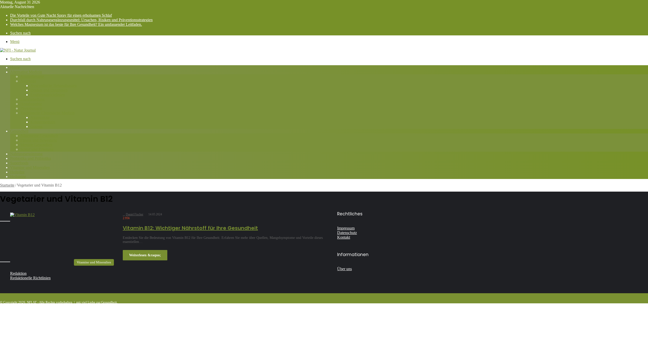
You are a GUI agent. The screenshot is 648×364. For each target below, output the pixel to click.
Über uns (344, 269)
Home (15, 67)
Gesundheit (19, 131)
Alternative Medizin (26, 72)
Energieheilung (32, 99)
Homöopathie (31, 104)
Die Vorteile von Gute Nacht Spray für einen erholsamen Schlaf (61, 15)
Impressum (346, 228)
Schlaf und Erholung (36, 149)
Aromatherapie (32, 76)
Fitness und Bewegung (38, 140)
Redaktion (18, 273)
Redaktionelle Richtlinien (30, 278)
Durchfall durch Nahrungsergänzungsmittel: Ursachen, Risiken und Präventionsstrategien (81, 20)
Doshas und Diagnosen (49, 90)
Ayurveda (28, 81)
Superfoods (19, 163)
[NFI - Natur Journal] (18, 50)
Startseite (7, 185)
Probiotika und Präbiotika (30, 158)
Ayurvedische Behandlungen (53, 85)
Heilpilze (17, 172)
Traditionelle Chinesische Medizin (47, 113)
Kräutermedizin (42, 122)
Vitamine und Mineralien (30, 167)
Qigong (36, 126)
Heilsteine (18, 176)
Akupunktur (40, 117)
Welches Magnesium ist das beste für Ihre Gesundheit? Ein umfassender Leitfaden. (76, 24)
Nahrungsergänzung (26, 154)
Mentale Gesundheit (36, 145)
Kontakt (343, 237)
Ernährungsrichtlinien (47, 95)
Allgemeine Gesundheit (39, 135)
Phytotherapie (31, 108)
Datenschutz (347, 233)
